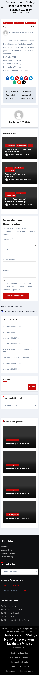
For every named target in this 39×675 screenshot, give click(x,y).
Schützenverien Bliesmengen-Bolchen (20, 632)
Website (6, 270)
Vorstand (15, 586)
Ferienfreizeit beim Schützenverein (16, 358)
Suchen (7, 380)
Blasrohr (9, 168)
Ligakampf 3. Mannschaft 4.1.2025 (19, 27)
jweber (6, 586)
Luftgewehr (19, 23)
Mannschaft (30, 23)
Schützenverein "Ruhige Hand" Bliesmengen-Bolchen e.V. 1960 (20, 5)
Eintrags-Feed (6, 550)
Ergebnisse (8, 23)
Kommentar (8, 239)
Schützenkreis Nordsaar (10, 616)
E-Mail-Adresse (9, 260)
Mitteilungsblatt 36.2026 (12, 326)
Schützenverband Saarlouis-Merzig (15, 620)
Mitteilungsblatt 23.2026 (12, 369)
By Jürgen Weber (15, 32)
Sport (30, 145)
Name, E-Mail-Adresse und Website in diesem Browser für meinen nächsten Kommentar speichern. (17, 287)
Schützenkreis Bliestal (10, 613)
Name (6, 249)
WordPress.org (7, 557)
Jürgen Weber (21, 122)
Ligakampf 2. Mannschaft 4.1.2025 (12, 95)
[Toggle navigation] (2, 7)
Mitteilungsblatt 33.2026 (12, 332)
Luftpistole (10, 170)
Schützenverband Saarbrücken (13, 610)
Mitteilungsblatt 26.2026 (12, 363)
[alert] (19, 311)
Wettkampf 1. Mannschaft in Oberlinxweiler (26, 95)
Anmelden (5, 546)
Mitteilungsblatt (13, 440)
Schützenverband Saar (10, 606)
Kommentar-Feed (8, 553)
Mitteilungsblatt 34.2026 (12, 338)
